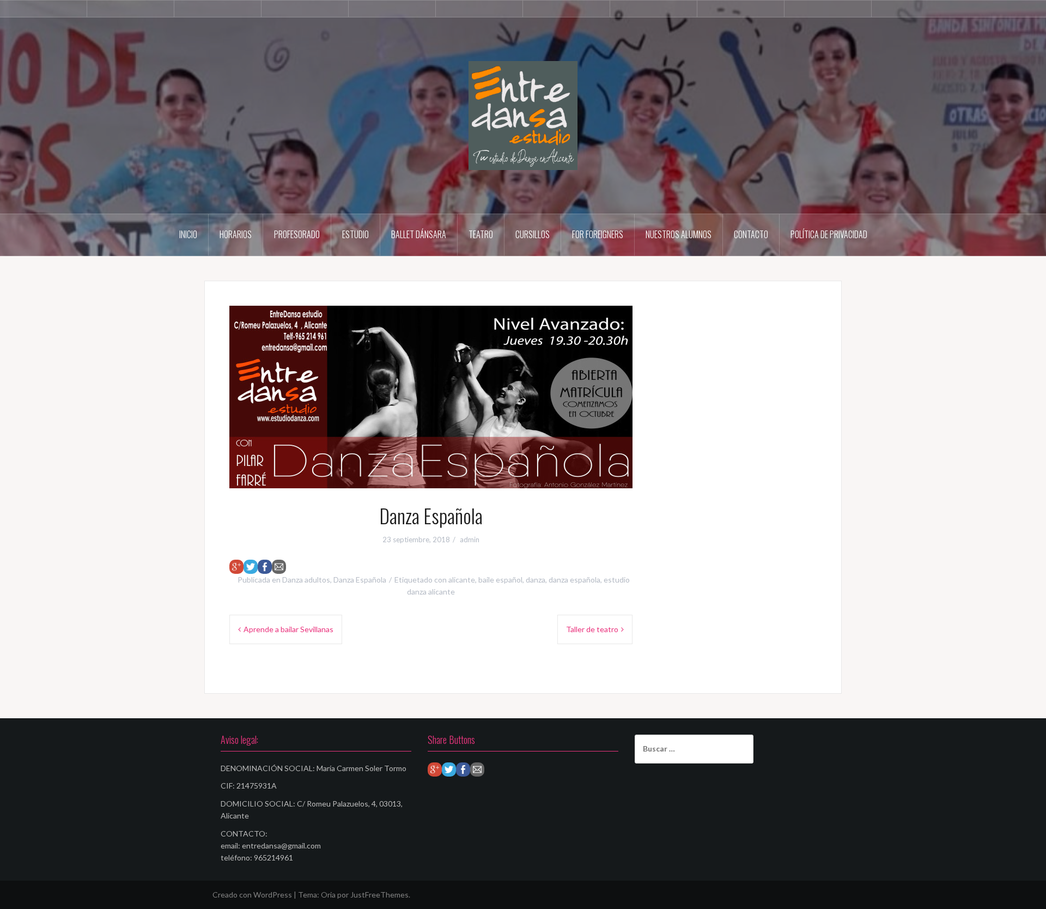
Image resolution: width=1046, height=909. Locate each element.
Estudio (355, 234)
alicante (461, 579)
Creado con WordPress (252, 894)
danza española (574, 579)
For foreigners (597, 234)
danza (535, 579)
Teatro (481, 234)
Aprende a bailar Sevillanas (288, 629)
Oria (328, 894)
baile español (500, 579)
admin (469, 539)
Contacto (751, 234)
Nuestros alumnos (678, 234)
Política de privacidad (828, 234)
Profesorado (297, 234)
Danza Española (359, 579)
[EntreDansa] (523, 114)
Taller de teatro (592, 629)
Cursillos (532, 234)
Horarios (236, 234)
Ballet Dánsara (418, 234)
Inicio (188, 234)
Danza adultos (306, 579)
